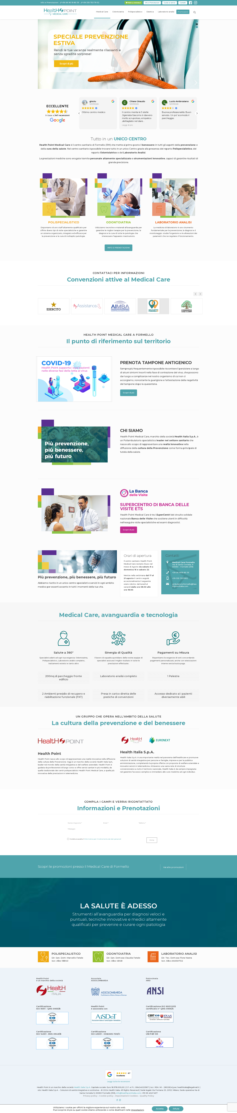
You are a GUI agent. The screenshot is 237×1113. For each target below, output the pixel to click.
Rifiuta (176, 1109)
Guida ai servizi (169, 3)
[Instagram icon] (120, 1100)
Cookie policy (106, 1096)
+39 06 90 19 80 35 (70, 2)
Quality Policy (147, 1096)
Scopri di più (66, 63)
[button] (79, 113)
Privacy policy (90, 1096)
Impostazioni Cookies (126, 1096)
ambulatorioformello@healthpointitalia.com (184, 585)
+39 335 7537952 (180, 578)
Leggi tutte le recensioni (118, 1081)
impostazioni (137, 1110)
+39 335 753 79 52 (91, 2)
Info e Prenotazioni (152, 3)
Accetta (159, 1109)
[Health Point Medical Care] (60, 11)
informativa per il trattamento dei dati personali (102, 839)
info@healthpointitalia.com (128, 1093)
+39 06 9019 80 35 (180, 572)
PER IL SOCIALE (134, 3)
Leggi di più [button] (87, 125)
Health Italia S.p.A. (82, 1087)
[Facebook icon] (117, 1100)
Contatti (183, 3)
